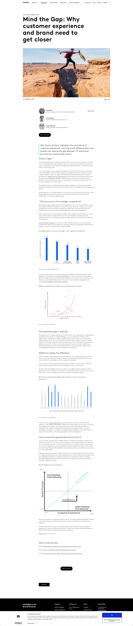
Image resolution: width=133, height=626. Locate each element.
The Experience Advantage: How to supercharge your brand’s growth (61, 546)
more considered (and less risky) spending (55, 281)
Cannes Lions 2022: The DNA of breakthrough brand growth (59, 550)
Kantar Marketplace (74, 2)
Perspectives (44, 2)
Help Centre (63, 2)
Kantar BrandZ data (62, 276)
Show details (31, 623)
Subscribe (44, 584)
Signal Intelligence (59, 607)
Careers (99, 2)
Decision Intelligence (60, 609)
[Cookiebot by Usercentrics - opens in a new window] (18, 623)
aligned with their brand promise (57, 176)
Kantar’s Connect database (46, 223)
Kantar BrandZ (53, 2)
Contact (105, 2)
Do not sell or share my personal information (112, 620)
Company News (88, 609)
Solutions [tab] (34, 2)
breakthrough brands (55, 423)
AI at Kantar (88, 2)
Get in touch (42, 533)
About (94, 2)
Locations (86, 607)
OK (112, 615)
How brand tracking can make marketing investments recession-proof (62, 553)
